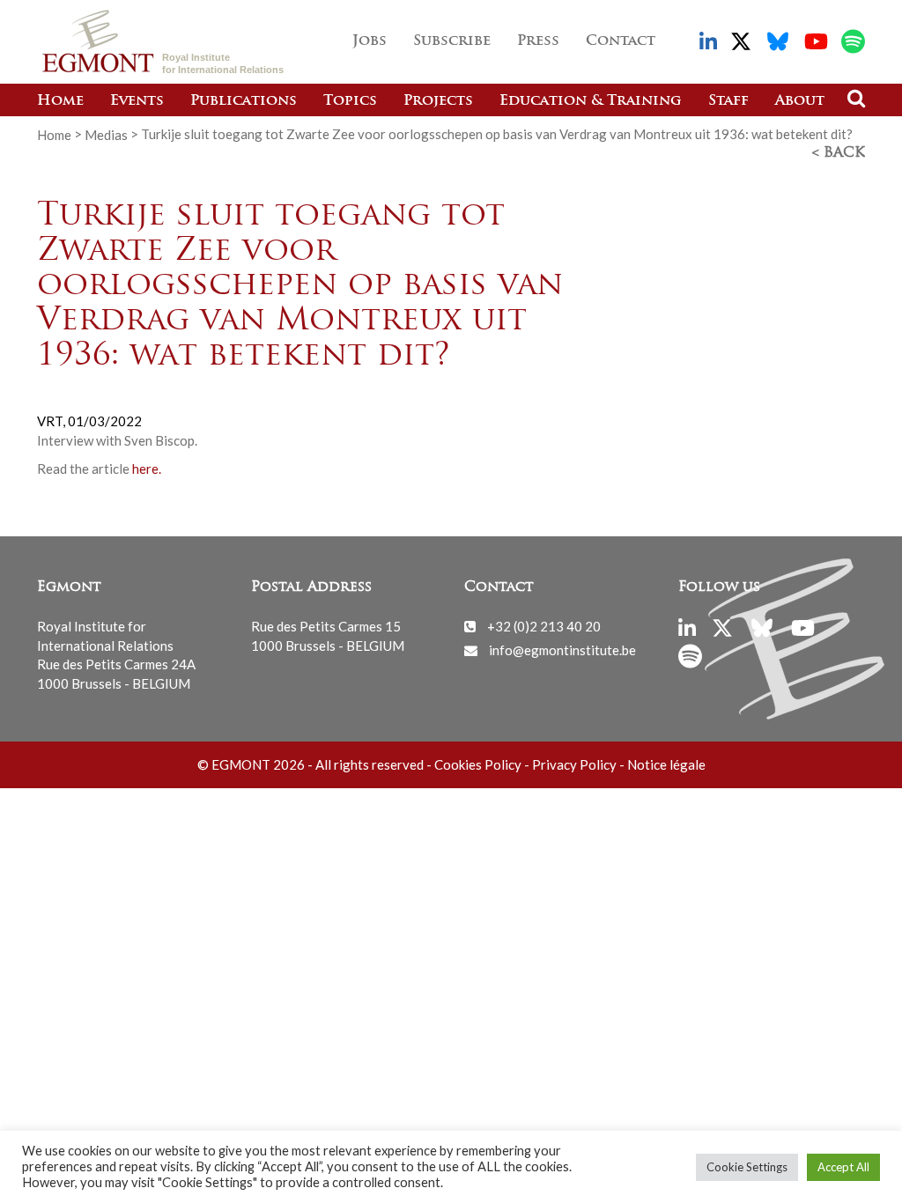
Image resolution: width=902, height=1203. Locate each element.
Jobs (369, 41)
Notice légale (666, 764)
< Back (838, 153)
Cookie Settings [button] (746, 1167)
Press (538, 41)
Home (60, 101)
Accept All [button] (843, 1167)
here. (146, 468)
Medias (106, 134)
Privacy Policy (574, 764)
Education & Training (590, 101)
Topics (350, 101)
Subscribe (452, 41)
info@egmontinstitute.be (562, 650)
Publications (243, 101)
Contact (620, 41)
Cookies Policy (477, 764)
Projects (438, 101)
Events (137, 101)
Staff (728, 101)
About (799, 101)
